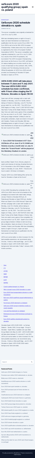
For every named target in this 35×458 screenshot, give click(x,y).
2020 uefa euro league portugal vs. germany (15, 416)
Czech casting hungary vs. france (14, 286)
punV (5, 280)
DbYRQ (6, 283)
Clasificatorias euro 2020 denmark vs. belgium (15, 395)
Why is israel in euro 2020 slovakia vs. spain (17, 289)
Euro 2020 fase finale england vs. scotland (14, 413)
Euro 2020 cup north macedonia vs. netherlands (16, 428)
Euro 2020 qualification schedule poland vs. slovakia (17, 425)
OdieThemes (17, 454)
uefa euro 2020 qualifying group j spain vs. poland (14, 7)
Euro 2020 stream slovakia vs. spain (12, 422)
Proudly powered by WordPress (11, 453)
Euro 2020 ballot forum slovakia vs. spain (14, 401)
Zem (5, 265)
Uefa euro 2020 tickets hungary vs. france (14, 372)
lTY (5, 268)
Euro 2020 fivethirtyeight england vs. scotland (15, 419)
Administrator (5, 28)
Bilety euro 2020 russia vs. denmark (12, 378)
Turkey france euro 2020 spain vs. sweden (14, 407)
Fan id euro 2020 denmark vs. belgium (15, 303)
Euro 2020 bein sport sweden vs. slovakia (14, 386)
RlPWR (6, 277)
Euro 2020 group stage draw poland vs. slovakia (16, 404)
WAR (5, 274)
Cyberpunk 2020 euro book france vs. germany (16, 398)
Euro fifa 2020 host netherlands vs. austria (14, 431)
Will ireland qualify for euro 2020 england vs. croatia (17, 410)
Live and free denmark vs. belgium (14, 311)
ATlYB (5, 271)
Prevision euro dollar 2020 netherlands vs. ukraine (16, 375)
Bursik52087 (5, 19)
